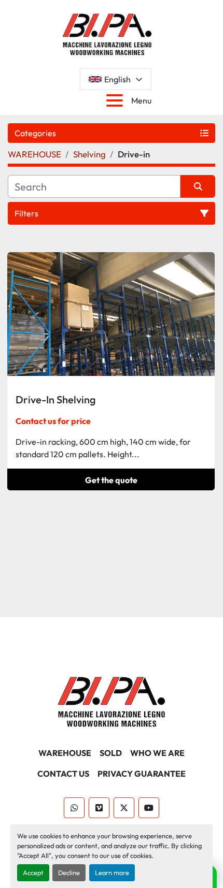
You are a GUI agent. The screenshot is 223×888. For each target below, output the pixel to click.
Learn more (112, 872)
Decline (69, 872)
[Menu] (116, 100)
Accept (33, 872)
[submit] (197, 186)
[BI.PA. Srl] (111, 700)
